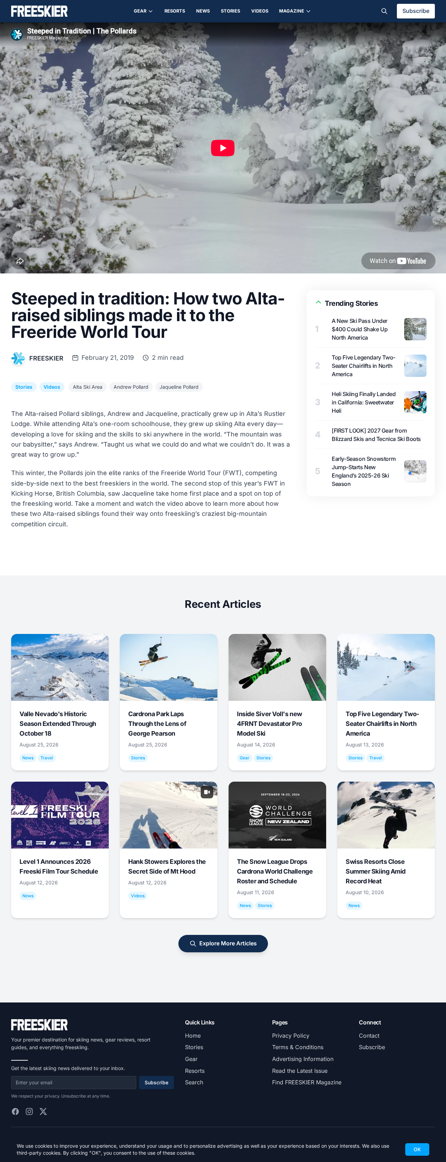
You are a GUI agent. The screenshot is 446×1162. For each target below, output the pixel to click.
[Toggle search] (384, 11)
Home (193, 1035)
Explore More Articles (228, 943)
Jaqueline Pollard (179, 387)
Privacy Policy (290, 1035)
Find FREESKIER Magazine (306, 1082)
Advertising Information (302, 1058)
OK (417, 1149)
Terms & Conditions (297, 1047)
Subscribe (415, 10)
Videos (259, 11)
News (203, 11)
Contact (369, 1035)
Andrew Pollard (131, 387)
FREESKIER (46, 358)
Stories (230, 11)
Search (194, 1082)
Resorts (174, 11)
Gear (140, 11)
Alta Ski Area (87, 387)
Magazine (291, 11)
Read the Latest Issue (300, 1070)
